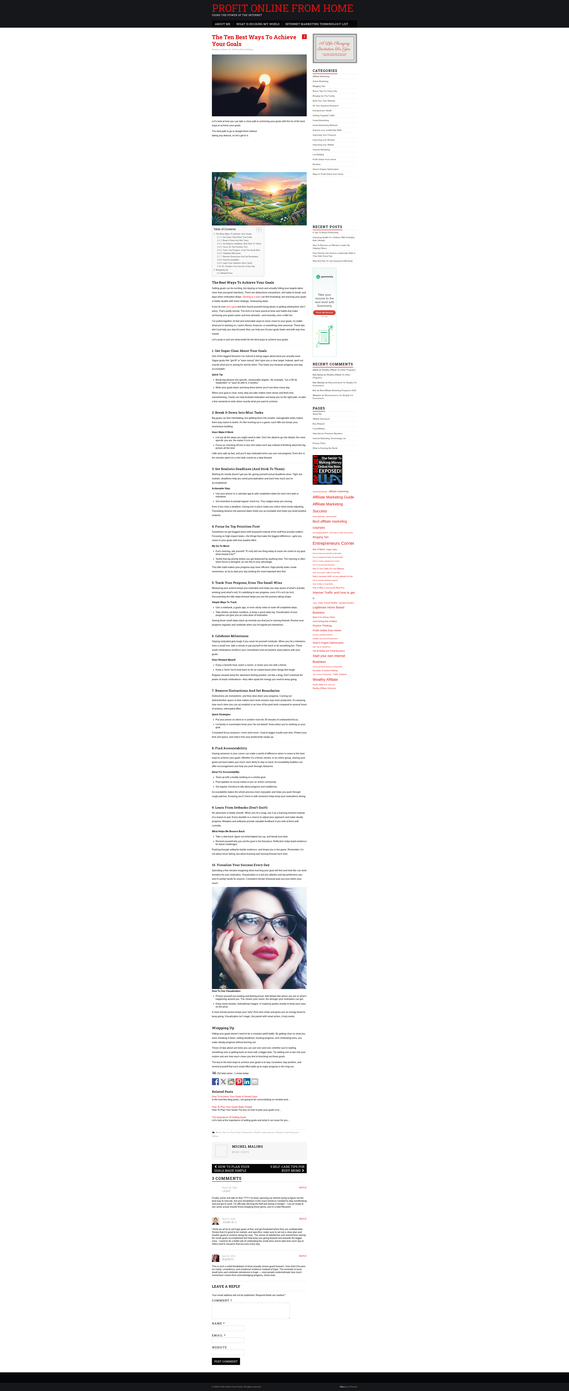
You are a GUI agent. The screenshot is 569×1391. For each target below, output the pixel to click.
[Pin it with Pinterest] (239, 1081)
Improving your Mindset (273, 1132)
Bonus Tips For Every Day (228, 1132)
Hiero (342, 1387)
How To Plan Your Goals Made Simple (232, 1107)
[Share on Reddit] (231, 1081)
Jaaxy (315, 603)
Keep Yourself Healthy (328, 603)
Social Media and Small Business (329, 651)
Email (219, 1335)
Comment (222, 1300)
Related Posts (226, 273)
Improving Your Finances (324, 135)
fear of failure (319, 549)
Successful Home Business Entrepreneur (327, 667)
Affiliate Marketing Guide (333, 497)
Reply (303, 1187)
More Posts (240, 1152)
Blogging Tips (319, 86)
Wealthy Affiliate (325, 680)
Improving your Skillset (323, 145)
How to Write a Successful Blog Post (329, 588)
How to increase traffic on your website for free (333, 576)
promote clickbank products (323, 635)
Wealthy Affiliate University (324, 688)
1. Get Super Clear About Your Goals (236, 237)
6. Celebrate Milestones (230, 253)
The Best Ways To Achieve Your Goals (233, 234)
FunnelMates (319, 428)
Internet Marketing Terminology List (316, 24)
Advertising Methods (320, 492)
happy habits (331, 549)
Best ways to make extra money (341, 533)
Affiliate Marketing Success (328, 507)
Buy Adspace (319, 424)
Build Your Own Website (324, 101)
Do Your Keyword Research (326, 105)
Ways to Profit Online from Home (328, 174)
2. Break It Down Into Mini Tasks (234, 240)
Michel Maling (246, 49)
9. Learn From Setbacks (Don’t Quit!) (236, 263)
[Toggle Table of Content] (257, 229)
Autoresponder (331, 516)
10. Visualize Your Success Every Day (238, 266)
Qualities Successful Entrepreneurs (325, 638)
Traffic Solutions (340, 674)
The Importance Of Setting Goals (229, 1117)
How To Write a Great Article (323, 584)
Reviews (317, 164)
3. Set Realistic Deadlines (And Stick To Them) (240, 244)
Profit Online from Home (327, 630)
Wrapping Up (222, 270)
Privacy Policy (319, 443)
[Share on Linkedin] (246, 1081)
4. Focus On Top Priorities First (233, 247)
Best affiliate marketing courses (330, 524)
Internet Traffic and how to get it (334, 595)
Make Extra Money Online (324, 617)
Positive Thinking (322, 625)
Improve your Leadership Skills (327, 130)
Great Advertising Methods (325, 125)
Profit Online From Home (282, 8)
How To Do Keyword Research (324, 565)
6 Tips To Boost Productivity (325, 232)
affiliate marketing (338, 491)
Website (219, 1347)
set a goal (231, 306)
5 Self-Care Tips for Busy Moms (287, 1169)
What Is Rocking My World (257, 24)
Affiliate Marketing (321, 76)
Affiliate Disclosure (321, 419)
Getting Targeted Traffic (324, 115)
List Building (318, 154)
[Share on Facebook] (215, 1081)
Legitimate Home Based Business (328, 610)
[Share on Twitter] (223, 1081)
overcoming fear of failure (325, 621)
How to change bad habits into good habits (328, 557)
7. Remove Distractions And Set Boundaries (239, 256)
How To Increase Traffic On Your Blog (326, 572)
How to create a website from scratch (326, 561)
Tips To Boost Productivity (322, 674)
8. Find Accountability (229, 260)
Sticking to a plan (251, 297)
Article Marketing (320, 81)
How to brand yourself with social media (327, 553)
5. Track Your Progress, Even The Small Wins (240, 250)
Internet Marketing (321, 149)
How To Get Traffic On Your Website (328, 569)
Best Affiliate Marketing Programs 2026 (338, 390)
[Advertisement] (282, 150)
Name (218, 1323)
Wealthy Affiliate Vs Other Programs (338, 370)
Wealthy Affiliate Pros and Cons (324, 685)
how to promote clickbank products (325, 580)
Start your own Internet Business (329, 659)
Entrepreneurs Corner (333, 543)
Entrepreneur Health (250, 1132)
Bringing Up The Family (324, 96)
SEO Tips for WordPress (322, 647)
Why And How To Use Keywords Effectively (333, 261)
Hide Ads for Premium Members (328, 433)
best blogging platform (320, 533)
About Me (222, 24)
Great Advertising (321, 120)
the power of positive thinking (325, 670)
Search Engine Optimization (326, 169)
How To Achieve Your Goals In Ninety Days (234, 1096)
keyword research (346, 603)
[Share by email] (254, 1081)
